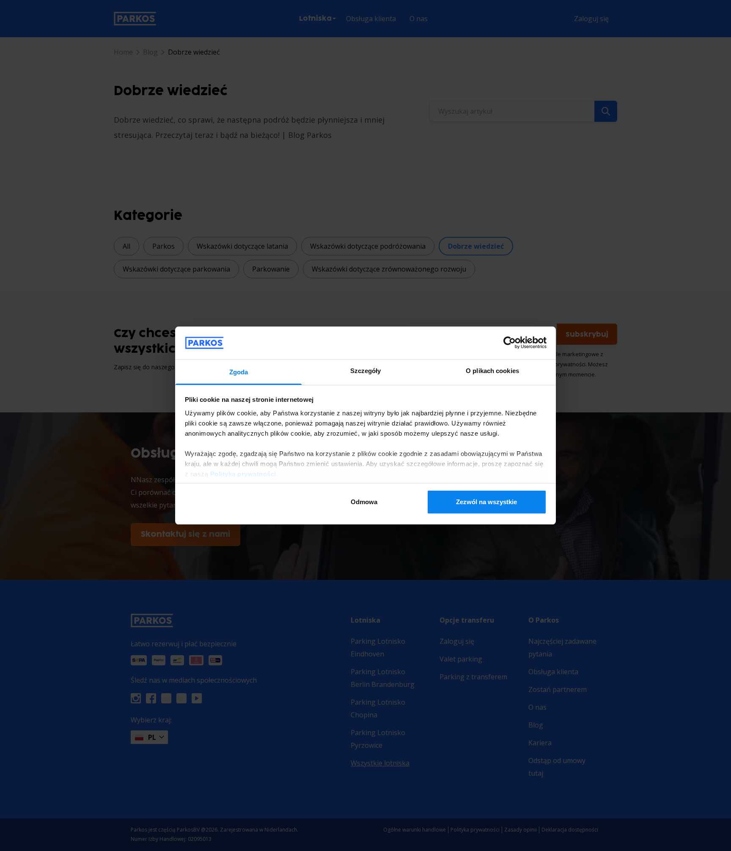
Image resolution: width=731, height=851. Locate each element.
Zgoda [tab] (238, 372)
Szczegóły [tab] (365, 370)
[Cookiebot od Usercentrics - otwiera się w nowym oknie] (510, 342)
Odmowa (364, 501)
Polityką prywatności (243, 474)
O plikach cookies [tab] (492, 370)
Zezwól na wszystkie (486, 501)
